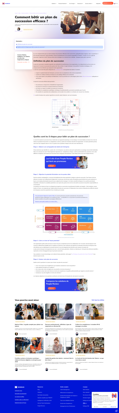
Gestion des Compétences (66, 403)
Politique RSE (86, 406)
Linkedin (84, 403)
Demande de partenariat (20, 393)
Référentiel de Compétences (66, 392)
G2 (34, 95)
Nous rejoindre (86, 392)
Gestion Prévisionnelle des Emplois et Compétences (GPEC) (68, 396)
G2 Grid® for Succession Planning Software (66, 129)
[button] (116, 3)
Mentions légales (87, 397)
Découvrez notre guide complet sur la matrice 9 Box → (46, 201)
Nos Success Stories (87, 395)
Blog (19, 13)
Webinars (40, 392)
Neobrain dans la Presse (20, 402)
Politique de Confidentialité (89, 400)
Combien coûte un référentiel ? (22, 399)
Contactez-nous (18, 390)
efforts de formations (87, 76)
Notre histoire (86, 389)
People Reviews (41, 405)
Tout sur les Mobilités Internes (67, 400)
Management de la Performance (67, 406)
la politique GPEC (59, 69)
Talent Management (65, 389)
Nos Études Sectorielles (43, 395)
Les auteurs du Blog (19, 396)
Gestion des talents (24, 13)
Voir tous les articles (98, 300)
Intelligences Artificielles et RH (45, 400)
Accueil (16, 13)
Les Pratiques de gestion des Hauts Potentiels (82, 254)
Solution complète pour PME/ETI (45, 397)
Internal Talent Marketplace (44, 403)
